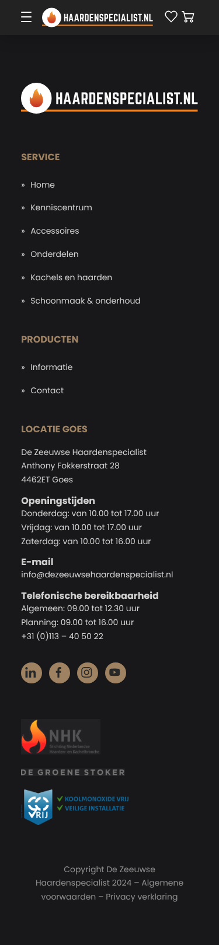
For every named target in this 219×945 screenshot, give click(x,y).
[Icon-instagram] (87, 672)
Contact (47, 390)
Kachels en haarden (71, 277)
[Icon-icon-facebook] (59, 672)
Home (42, 185)
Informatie (51, 367)
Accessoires (54, 231)
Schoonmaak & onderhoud (85, 300)
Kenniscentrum (61, 207)
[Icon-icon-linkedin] (31, 672)
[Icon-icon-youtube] (115, 672)
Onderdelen (54, 254)
